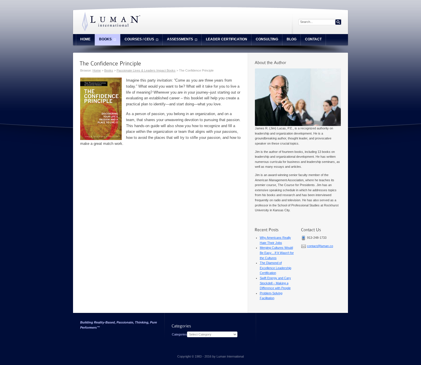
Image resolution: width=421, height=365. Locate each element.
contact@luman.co (320, 246)
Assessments (180, 39)
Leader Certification (226, 39)
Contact (313, 39)
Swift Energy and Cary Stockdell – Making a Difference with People (275, 283)
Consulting (267, 39)
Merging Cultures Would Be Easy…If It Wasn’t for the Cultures (277, 252)
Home (85, 39)
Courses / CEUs (139, 39)
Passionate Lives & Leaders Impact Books (146, 70)
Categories (179, 334)
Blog (291, 39)
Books (105, 39)
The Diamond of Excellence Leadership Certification (275, 268)
